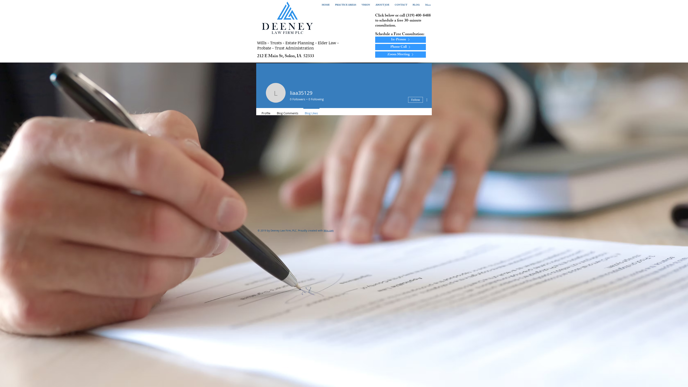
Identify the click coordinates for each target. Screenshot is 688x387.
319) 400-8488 (419, 15)
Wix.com (329, 230)
